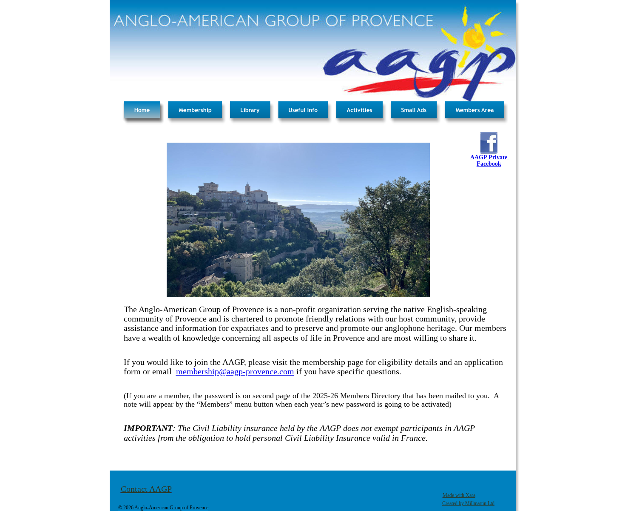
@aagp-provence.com (256, 371)
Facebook (489, 164)
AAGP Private (489, 157)
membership (197, 371)
